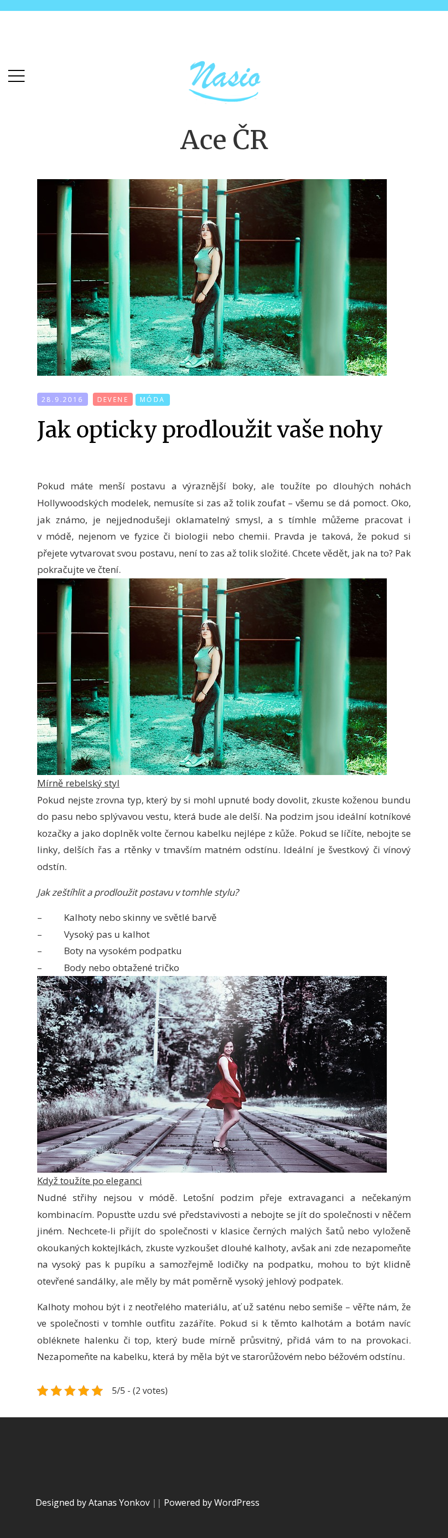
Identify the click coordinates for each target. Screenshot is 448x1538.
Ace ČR (224, 139)
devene (112, 399)
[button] (16, 73)
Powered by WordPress (212, 1502)
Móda (153, 399)
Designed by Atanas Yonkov (94, 1502)
